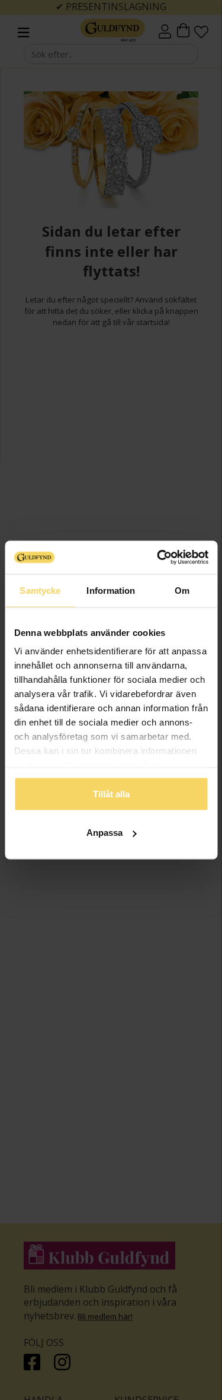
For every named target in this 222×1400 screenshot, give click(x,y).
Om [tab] (182, 590)
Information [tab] (110, 590)
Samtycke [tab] (40, 590)
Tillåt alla (111, 793)
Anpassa (104, 833)
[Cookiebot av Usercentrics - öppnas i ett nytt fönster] (158, 557)
